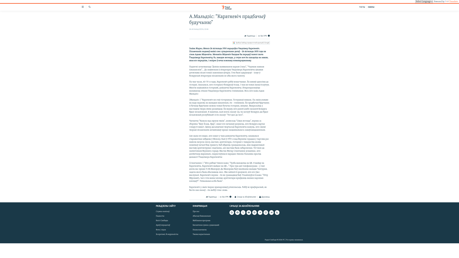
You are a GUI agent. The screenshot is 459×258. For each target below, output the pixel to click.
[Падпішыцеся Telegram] (271, 212)
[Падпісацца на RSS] (277, 212)
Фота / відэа (161, 230)
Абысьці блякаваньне (202, 216)
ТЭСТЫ (362, 7)
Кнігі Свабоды (162, 221)
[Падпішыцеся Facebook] (237, 212)
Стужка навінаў (162, 212)
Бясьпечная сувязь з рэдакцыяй (206, 225)
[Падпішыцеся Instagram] (265, 212)
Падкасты (160, 216)
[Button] (249, 36)
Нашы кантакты (200, 230)
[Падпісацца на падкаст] (254, 212)
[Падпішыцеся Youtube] (248, 212)
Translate (453, 2)
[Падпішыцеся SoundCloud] (260, 212)
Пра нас (196, 212)
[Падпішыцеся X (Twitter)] (243, 212)
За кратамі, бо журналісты (167, 234)
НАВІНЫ (371, 7)
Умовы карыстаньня (201, 234)
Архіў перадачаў (163, 225)
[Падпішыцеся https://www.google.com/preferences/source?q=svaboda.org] (232, 212)
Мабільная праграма (201, 221)
